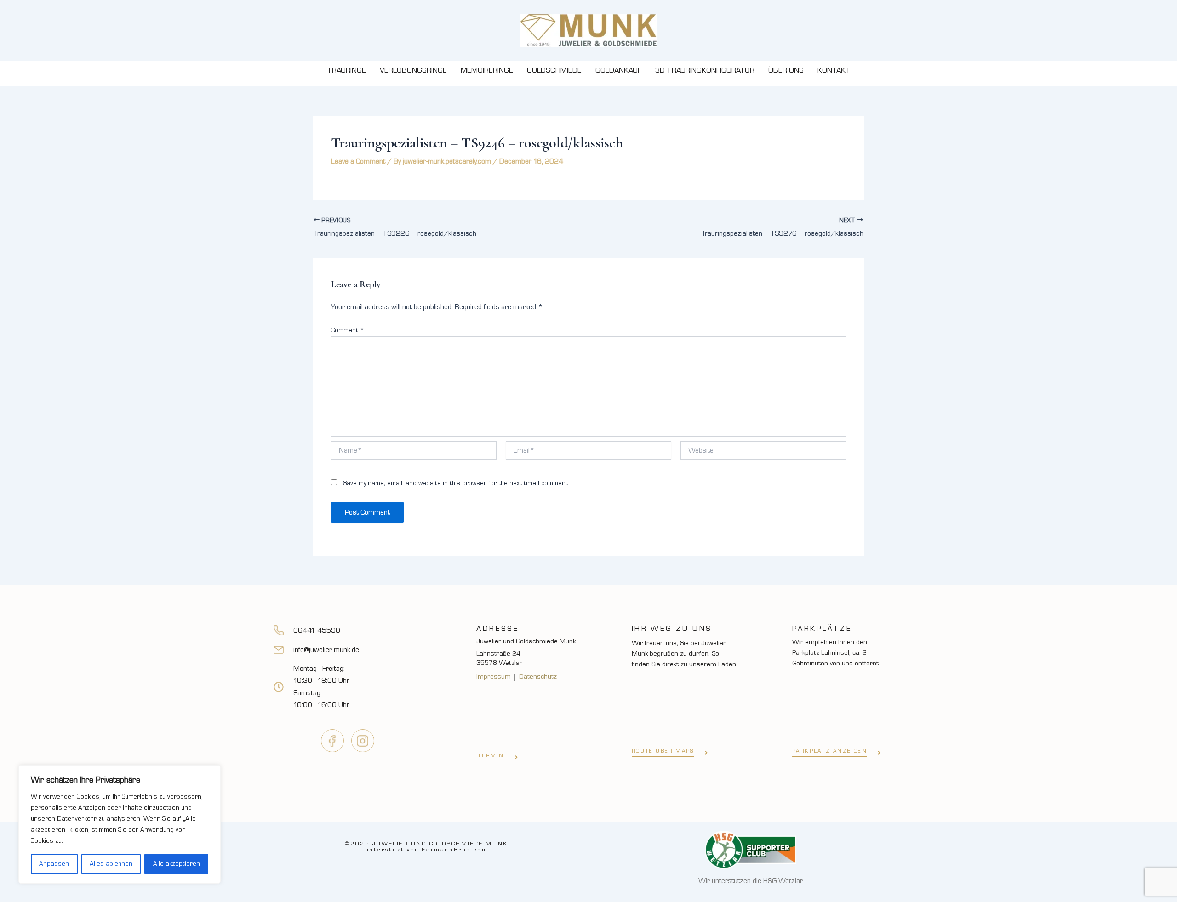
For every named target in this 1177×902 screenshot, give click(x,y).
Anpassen (54, 864)
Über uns (786, 70)
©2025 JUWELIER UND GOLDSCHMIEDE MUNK (426, 846)
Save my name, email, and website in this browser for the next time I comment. (456, 483)
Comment (347, 330)
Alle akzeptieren (176, 864)
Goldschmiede (554, 70)
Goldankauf (618, 70)
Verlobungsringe (413, 70)
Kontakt (834, 70)
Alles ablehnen (111, 864)
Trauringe (346, 70)
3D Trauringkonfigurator (704, 70)
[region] (119, 824)
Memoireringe (487, 70)
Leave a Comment (358, 161)
